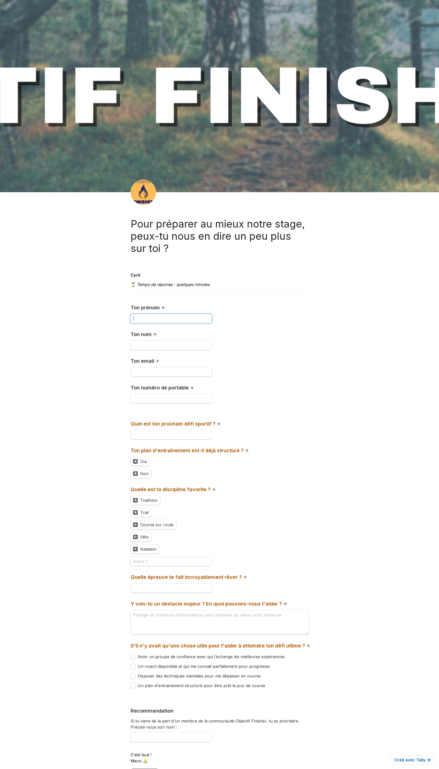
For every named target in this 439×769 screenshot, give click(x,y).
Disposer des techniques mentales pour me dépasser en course (199, 676)
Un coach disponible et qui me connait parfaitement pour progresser (204, 666)
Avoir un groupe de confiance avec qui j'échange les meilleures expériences (211, 656)
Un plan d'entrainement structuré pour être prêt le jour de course (201, 685)
